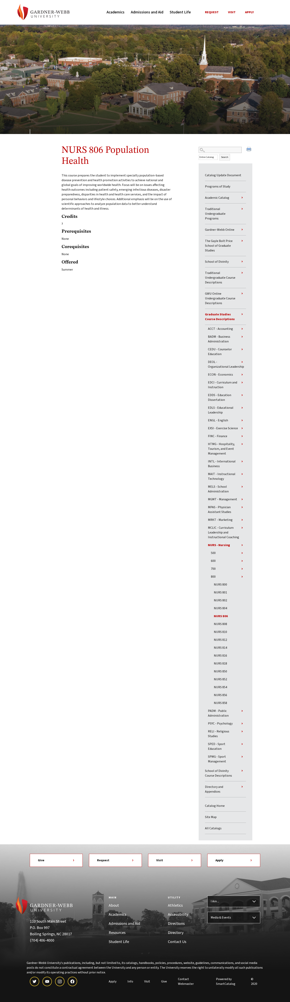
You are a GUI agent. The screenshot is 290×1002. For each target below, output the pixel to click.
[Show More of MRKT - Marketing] (242, 520)
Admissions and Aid (147, 12)
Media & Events (221, 917)
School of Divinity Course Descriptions (218, 773)
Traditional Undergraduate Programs (215, 214)
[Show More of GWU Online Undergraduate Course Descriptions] (242, 293)
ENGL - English (218, 420)
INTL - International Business (222, 463)
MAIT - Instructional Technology (221, 476)
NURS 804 (220, 608)
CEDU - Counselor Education (220, 351)
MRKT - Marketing (220, 520)
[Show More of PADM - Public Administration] (242, 711)
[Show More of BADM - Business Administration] (242, 337)
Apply (249, 12)
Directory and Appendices (214, 789)
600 (213, 561)
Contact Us (177, 942)
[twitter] (34, 981)
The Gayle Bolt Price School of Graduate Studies (219, 246)
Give (41, 860)
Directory (175, 932)
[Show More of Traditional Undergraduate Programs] (242, 209)
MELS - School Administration (218, 489)
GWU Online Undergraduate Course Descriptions (220, 298)
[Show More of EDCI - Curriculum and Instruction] (242, 382)
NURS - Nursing (219, 545)
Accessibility (178, 914)
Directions (176, 923)
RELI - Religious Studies (218, 733)
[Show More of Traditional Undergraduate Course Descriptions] (242, 273)
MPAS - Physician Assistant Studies (219, 509)
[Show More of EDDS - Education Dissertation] (242, 395)
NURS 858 (220, 703)
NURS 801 (220, 592)
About (114, 905)
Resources (117, 932)
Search (224, 157)
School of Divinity (217, 262)
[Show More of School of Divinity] (242, 261)
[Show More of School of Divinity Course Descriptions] (242, 771)
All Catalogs (213, 828)
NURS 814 (220, 648)
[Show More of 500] (242, 553)
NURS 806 (221, 616)
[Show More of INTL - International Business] (242, 461)
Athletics (175, 905)
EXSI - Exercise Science (223, 428)
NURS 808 (220, 624)
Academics (115, 12)
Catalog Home (215, 806)
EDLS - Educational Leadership (220, 410)
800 (213, 577)
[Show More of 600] (242, 561)
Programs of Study (217, 186)
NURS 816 (220, 655)
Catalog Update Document (223, 175)
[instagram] (60, 981)
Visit (232, 12)
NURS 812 (220, 640)
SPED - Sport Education (216, 746)
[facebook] (72, 981)
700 (213, 569)
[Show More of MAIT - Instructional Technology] (242, 474)
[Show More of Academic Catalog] (242, 198)
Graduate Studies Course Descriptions (220, 316)
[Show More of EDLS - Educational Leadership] (242, 408)
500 (213, 553)
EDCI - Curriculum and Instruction (222, 384)
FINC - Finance (217, 436)
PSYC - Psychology (220, 723)
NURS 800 (220, 584)
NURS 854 (220, 687)
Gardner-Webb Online (219, 230)
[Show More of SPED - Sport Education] (242, 744)
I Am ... (215, 901)
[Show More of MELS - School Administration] (242, 487)
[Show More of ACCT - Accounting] (242, 329)
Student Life (180, 12)
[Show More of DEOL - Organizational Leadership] (242, 362)
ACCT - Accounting (220, 329)
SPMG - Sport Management (217, 759)
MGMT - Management (222, 499)
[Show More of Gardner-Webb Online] (242, 229)
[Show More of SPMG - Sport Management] (242, 757)
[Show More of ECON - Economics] (242, 375)
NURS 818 (220, 663)
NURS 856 (220, 695)
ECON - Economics (220, 374)
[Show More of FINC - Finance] (242, 436)
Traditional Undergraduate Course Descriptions (220, 278)
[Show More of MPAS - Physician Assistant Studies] (242, 507)
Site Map (211, 817)
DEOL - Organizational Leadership (226, 364)
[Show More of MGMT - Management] (242, 499)
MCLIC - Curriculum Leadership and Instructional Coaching (223, 532)
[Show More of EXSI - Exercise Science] (242, 428)
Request (212, 12)
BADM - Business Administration (219, 339)
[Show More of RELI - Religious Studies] (242, 731)
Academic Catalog (217, 198)
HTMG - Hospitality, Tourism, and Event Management (221, 449)
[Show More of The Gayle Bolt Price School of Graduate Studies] (242, 241)
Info (130, 981)
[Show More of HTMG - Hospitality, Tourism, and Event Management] (242, 444)
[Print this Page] (249, 150)
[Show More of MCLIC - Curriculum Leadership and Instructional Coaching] (242, 528)
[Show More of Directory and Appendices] (242, 787)
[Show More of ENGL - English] (242, 420)
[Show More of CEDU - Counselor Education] (242, 349)
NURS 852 (220, 679)
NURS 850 (220, 671)
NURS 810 (220, 632)
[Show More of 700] (242, 569)
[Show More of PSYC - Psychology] (242, 723)
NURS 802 (220, 600)
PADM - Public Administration (218, 713)
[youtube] (47, 981)
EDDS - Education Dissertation (219, 397)
